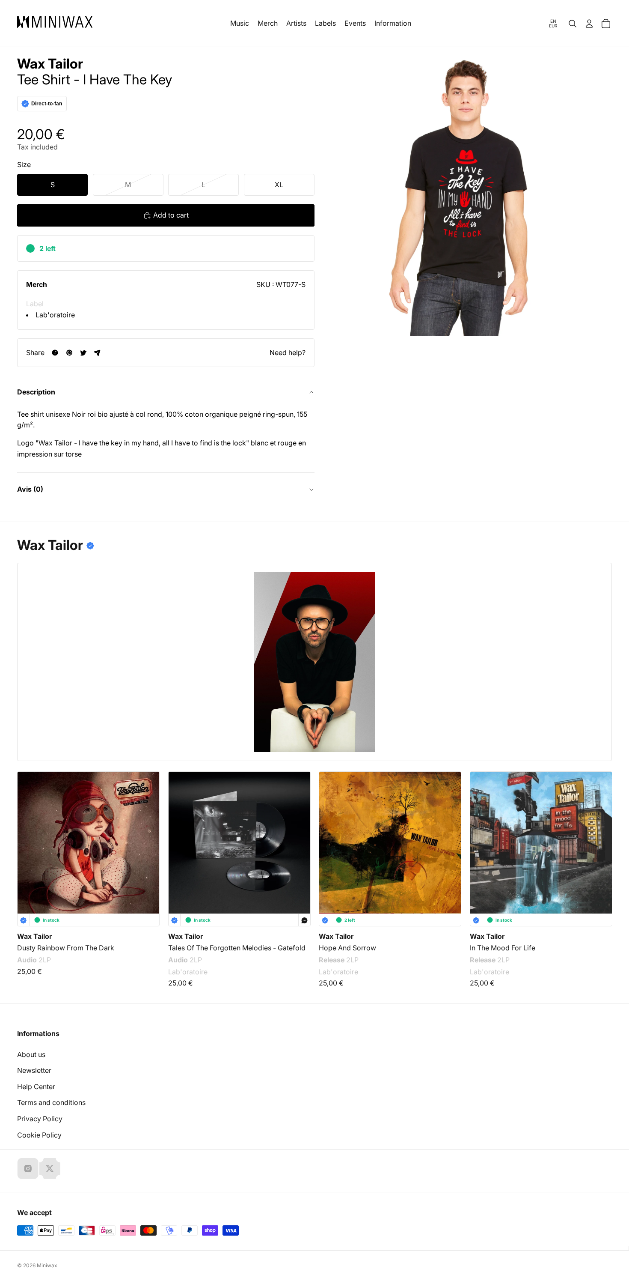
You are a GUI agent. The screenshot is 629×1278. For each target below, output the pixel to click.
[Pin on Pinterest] (69, 352)
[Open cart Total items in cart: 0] (606, 24)
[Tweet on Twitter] (83, 352)
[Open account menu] (589, 24)
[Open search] (573, 24)
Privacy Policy (39, 1118)
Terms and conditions (51, 1102)
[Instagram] (28, 1168)
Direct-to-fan (46, 104)
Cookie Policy (39, 1135)
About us (31, 1054)
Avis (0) (30, 489)
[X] (49, 1168)
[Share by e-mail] (97, 352)
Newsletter (34, 1070)
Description (36, 392)
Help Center (36, 1086)
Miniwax (47, 1265)
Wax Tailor (50, 64)
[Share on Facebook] (55, 352)
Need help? (288, 352)
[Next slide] (600, 833)
